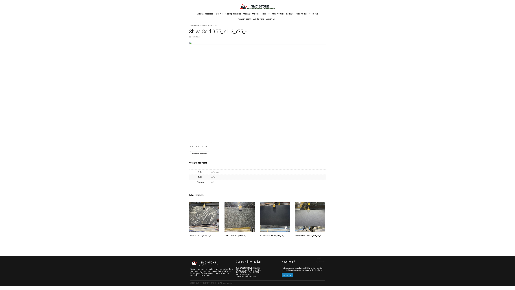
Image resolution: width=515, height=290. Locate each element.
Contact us (287, 275)
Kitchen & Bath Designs (251, 14)
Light (217, 172)
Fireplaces (266, 14)
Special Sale (313, 14)
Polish (213, 177)
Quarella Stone (258, 19)
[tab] (199, 153)
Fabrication (219, 14)
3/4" (212, 182)
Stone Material (301, 14)
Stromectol (317, 259)
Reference (290, 14)
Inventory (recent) (244, 19)
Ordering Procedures (233, 14)
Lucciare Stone (271, 19)
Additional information (199, 154)
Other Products (278, 14)
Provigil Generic (319, 261)
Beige (213, 172)
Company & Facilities (205, 14)
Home (191, 25)
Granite (196, 25)
